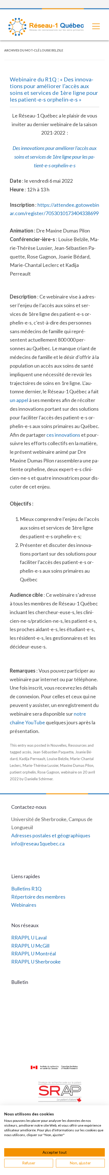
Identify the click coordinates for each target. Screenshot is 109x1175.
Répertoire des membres (38, 897)
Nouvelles (59, 745)
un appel (19, 400)
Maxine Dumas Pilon (76, 765)
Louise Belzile (57, 758)
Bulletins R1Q (26, 888)
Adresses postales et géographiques (50, 835)
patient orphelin (23, 772)
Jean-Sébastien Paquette (53, 752)
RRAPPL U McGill (30, 946)
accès (26, 752)
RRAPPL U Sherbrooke (36, 961)
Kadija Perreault (32, 758)
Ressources (77, 745)
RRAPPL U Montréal (33, 953)
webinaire (69, 772)
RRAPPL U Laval (29, 937)
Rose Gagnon (48, 772)
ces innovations (63, 435)
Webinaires (23, 905)
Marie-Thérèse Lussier (40, 765)
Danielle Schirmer (39, 779)
